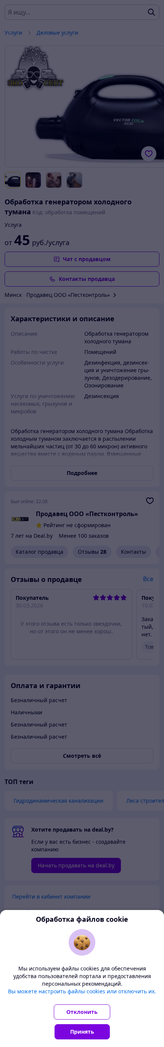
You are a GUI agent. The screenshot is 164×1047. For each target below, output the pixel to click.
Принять (82, 1031)
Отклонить (82, 1011)
